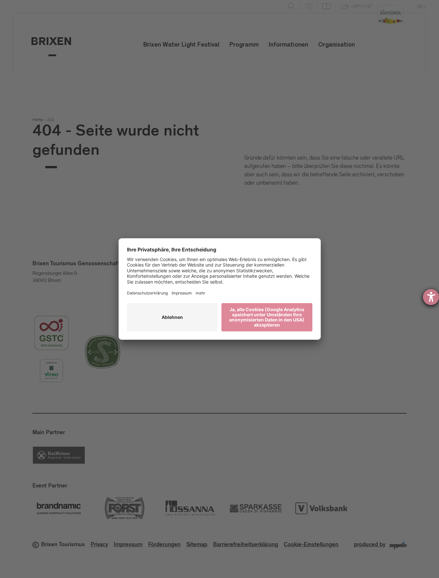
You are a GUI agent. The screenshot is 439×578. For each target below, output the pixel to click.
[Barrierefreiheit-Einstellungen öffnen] (431, 297)
